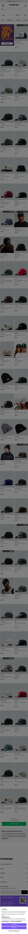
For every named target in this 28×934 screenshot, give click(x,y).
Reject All (14, 927)
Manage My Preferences (14, 930)
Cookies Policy (5, 917)
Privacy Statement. (16, 921)
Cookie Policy (5, 921)
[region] (14, 920)
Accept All (14, 924)
